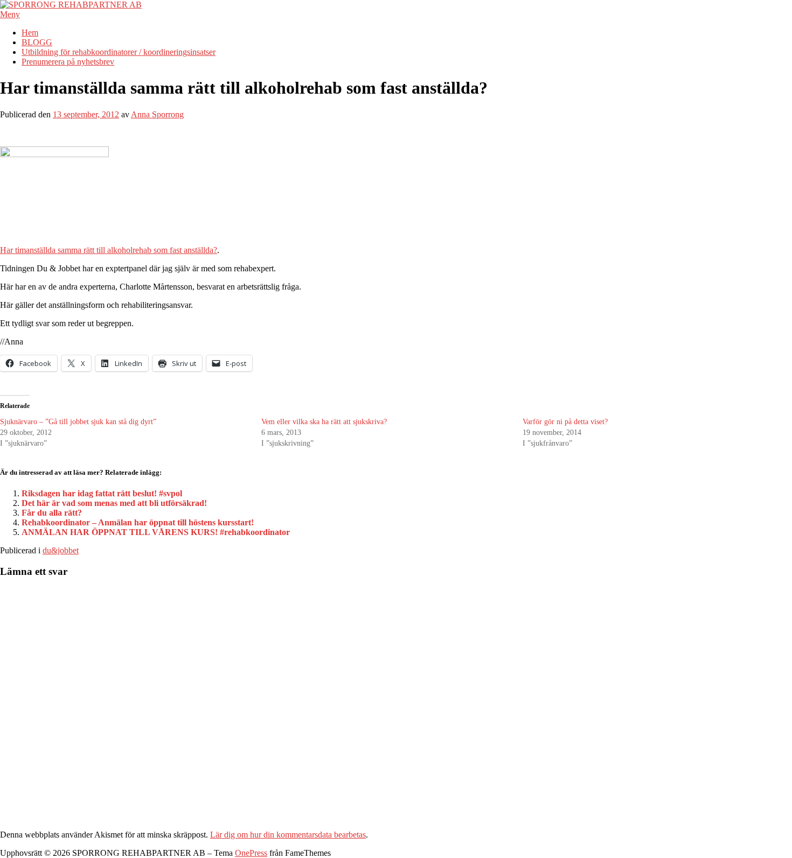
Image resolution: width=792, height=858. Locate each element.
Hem (30, 32)
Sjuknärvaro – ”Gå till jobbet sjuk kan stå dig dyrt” (78, 422)
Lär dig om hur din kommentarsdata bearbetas (288, 834)
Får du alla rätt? (52, 512)
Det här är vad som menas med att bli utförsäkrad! (114, 503)
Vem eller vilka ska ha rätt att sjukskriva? (324, 422)
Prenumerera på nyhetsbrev (68, 61)
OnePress (251, 852)
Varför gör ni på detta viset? (565, 422)
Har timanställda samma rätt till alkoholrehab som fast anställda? (108, 250)
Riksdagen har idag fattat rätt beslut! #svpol (102, 493)
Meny (10, 14)
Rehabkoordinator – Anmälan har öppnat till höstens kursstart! (138, 522)
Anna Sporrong (157, 114)
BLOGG (37, 42)
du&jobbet (61, 550)
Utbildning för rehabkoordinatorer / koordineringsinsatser (119, 52)
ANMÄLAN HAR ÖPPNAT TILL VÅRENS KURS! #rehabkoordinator (156, 532)
